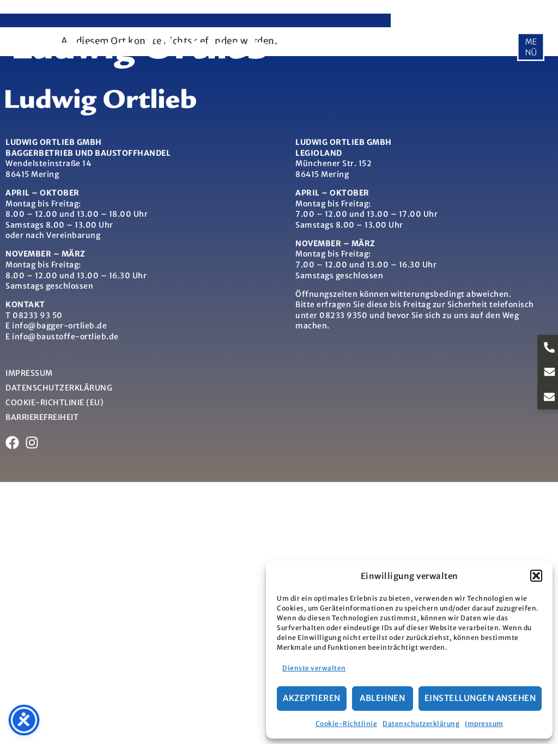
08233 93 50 (38, 315)
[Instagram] (32, 442)
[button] (536, 575)
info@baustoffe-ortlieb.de (65, 336)
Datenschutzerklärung (421, 723)
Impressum (484, 723)
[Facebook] (12, 442)
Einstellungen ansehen (480, 698)
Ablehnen (382, 698)
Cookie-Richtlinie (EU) (54, 402)
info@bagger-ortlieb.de (59, 326)
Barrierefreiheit (41, 417)
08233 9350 (343, 315)
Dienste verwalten (314, 668)
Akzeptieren (312, 698)
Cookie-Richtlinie (347, 723)
